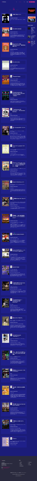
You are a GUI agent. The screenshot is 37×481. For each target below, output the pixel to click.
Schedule (29, 462)
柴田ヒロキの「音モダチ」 (18, 317)
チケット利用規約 (19, 472)
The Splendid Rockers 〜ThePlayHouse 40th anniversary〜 (17, 301)
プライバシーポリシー (23, 472)
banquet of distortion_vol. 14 (18, 182)
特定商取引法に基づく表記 (13, 472)
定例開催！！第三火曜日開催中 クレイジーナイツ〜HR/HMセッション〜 (19, 216)
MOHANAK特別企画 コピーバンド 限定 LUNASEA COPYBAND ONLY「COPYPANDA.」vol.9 (33, 30)
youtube (29, 464)
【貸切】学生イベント (17, 14)
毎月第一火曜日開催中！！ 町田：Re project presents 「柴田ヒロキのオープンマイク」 (33, 43)
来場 (13, 75)
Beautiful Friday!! (16, 267)
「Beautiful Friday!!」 (17, 76)
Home (21, 462)
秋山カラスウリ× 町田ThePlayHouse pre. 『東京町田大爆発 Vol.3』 (19, 45)
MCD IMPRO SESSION (17, 28)
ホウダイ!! (14, 438)
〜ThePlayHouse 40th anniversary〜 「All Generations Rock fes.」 (19, 110)
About (21, 463)
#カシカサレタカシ (16, 62)
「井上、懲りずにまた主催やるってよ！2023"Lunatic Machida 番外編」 (19, 353)
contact (21, 464)
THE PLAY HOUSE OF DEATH (18, 234)
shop (29, 463)
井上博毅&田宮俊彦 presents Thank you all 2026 (33, 37)
